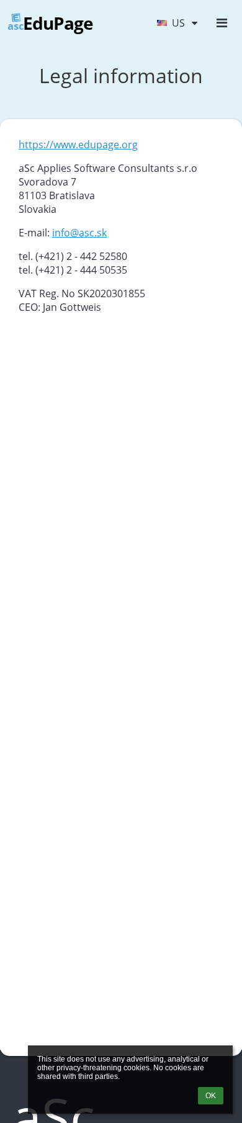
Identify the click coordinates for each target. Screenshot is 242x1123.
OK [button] (210, 1095)
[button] (177, 23)
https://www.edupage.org (78, 144)
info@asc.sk (79, 232)
